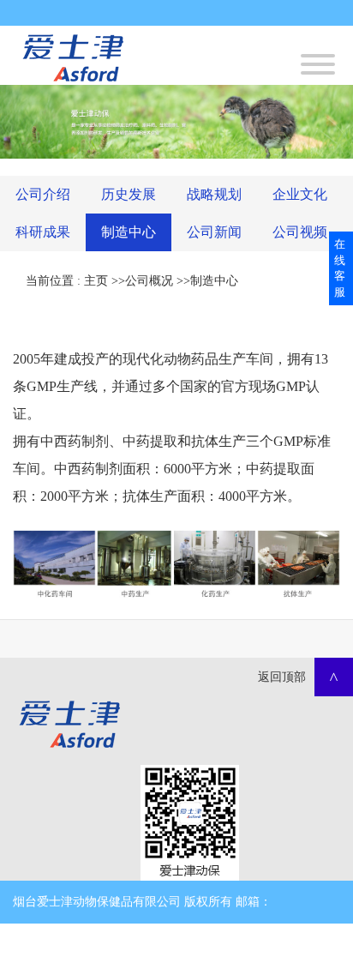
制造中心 (214, 280)
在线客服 (339, 268)
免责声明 (163, 944)
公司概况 (149, 280)
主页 (96, 280)
